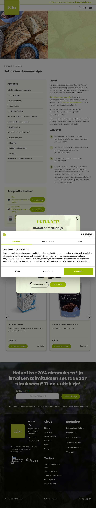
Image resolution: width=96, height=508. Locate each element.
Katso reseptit (39, 284)
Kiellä (17, 272)
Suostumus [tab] (16, 241)
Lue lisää (58, 284)
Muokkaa (46, 272)
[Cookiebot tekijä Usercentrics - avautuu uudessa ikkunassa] (83, 234)
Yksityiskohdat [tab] (48, 241)
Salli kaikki (78, 272)
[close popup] (77, 218)
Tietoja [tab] (79, 241)
